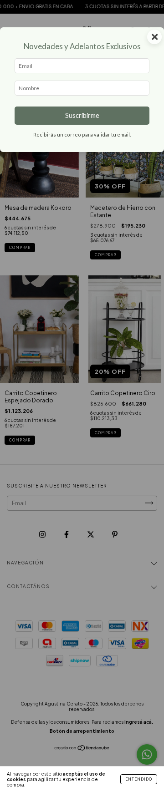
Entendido (138, 779)
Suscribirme (82, 115)
